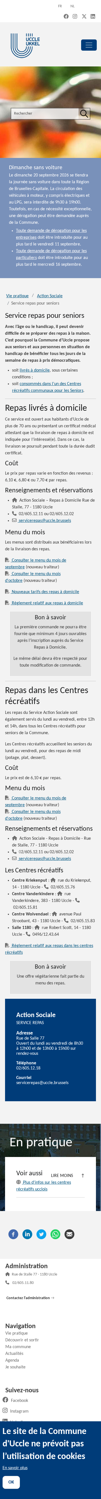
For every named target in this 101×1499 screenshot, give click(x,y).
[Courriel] (69, 1234)
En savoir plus (15, 1468)
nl (72, 6)
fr (60, 6)
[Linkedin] (27, 1234)
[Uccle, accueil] (25, 44)
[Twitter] (41, 1234)
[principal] (89, 45)
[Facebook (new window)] (66, 17)
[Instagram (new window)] (74, 17)
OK (11, 1482)
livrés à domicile (35, 370)
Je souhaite (18, 1367)
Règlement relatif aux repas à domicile (47, 603)
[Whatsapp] (55, 1234)
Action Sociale (50, 296)
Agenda (14, 1360)
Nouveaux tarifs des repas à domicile (45, 592)
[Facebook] (13, 1234)
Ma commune (20, 1347)
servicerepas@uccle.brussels (45, 521)
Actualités (16, 1353)
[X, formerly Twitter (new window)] (84, 17)
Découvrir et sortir (24, 1340)
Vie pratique (17, 296)
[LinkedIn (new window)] (92, 17)
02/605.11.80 (23, 1283)
